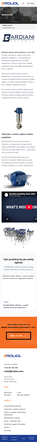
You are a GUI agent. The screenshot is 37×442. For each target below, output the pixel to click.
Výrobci (7, 427)
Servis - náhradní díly (12, 421)
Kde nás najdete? (23, 395)
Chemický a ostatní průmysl (14, 409)
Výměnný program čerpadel (14, 424)
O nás (19, 393)
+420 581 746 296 (11, 368)
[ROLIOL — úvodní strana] (18, 356)
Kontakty (7, 395)
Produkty (7, 430)
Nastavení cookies (31, 438)
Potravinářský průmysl (12, 406)
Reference (8, 393)
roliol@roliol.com (13, 371)
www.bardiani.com (8, 28)
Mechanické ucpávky (12, 418)
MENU (32, 3)
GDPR (23, 438)
